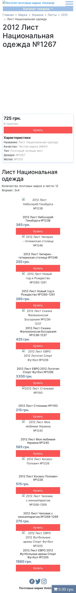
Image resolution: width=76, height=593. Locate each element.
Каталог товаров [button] (36, 9)
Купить (38, 130)
